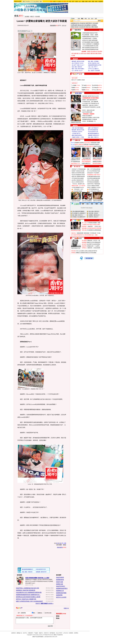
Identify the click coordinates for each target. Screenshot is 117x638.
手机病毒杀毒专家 (79, 146)
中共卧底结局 (82, 26)
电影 (77, 53)
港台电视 (37, 16)
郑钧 (94, 53)
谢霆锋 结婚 (59, 584)
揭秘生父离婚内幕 (97, 158)
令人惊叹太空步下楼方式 (95, 191)
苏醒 (91, 53)
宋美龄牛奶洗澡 (74, 26)
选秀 (82, 53)
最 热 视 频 (78, 93)
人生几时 (84, 45)
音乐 (89, 18)
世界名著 (86, 144)
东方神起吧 (95, 87)
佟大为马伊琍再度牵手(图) (93, 171)
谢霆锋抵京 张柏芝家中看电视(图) (25, 590)
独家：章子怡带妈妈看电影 (93, 169)
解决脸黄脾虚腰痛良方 (93, 133)
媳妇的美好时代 (93, 99)
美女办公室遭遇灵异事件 (78, 182)
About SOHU (59, 633)
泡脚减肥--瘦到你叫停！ (94, 135)
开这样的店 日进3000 (77, 131)
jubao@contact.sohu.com (51, 636)
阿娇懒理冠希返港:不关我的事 (89, 119)
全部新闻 (71, 633)
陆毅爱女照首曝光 (97, 161)
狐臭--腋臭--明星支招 (77, 67)
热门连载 (73, 235)
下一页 (64, 543)
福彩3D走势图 (97, 146)
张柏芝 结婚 (59, 582)
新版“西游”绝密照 (76, 200)
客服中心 (41, 633)
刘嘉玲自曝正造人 (86, 163)
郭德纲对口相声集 (79, 142)
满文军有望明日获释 (87, 112)
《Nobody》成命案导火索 (78, 183)
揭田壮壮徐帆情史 (75, 158)
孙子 (75, 80)
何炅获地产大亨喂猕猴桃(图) (79, 169)
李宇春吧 (84, 85)
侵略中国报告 (94, 26)
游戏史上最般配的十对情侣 (93, 187)
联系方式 (46, 633)
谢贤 (72, 80)
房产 (73, 1)
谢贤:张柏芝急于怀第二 (92, 33)
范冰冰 (85, 53)
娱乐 (59, 1)
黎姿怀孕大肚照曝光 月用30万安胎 (90, 117)
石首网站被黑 (74, 25)
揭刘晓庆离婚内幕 (86, 159)
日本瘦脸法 (94, 25)
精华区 (57, 616)
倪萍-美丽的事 (94, 101)
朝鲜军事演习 (89, 23)
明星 (74, 55)
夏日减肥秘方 (87, 25)
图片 (92, 18)
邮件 (90, 1)
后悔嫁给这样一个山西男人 (93, 246)
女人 (80, 1)
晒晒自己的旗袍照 (80, 252)
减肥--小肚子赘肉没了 (93, 128)
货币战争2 (96, 144)
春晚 (96, 53)
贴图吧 (73, 89)
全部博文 (76, 633)
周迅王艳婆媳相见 (86, 161)
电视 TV (32, 16)
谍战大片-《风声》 (75, 103)
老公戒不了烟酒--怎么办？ (78, 65)
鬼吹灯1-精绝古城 (79, 144)
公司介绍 (65, 633)
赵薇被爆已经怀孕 (75, 159)
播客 (86, 1)
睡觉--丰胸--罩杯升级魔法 (78, 68)
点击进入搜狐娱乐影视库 (93, 185)
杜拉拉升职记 (87, 142)
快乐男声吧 (95, 85)
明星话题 (84, 230)
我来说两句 (53, 25)
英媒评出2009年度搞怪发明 (93, 242)
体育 (54, 1)
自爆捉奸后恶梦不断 (76, 122)
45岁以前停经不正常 (93, 131)
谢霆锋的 (84, 36)
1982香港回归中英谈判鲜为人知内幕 (91, 107)
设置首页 (13, 633)
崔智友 (84, 40)
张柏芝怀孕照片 (60, 586)
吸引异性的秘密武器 (93, 129)
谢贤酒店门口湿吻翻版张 (93, 44)
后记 (83, 38)
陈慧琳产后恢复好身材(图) (78, 171)
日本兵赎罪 (95, 23)
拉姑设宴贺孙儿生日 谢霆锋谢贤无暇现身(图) (29, 592)
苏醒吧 (73, 87)
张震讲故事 (93, 142)
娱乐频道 (27, 16)
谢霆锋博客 (59, 595)
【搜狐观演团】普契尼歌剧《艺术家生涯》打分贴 (88, 233)
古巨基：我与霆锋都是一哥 (89, 121)
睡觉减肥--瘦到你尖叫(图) (78, 61)
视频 (83, 1)
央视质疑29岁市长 (75, 23)
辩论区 (57, 618)
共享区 (72, 146)
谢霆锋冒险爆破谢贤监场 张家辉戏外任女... (28, 594)
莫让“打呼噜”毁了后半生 (77, 63)
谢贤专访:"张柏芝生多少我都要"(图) (26, 599)
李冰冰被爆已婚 (86, 158)
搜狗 (41, 1)
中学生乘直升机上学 (76, 40)
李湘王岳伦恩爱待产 (87, 115)
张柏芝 (88, 53)
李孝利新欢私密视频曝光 (93, 182)
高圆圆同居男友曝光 (76, 49)
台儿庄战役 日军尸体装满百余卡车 (90, 103)
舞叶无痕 (84, 47)
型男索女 (84, 247)
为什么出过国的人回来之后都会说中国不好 (86, 251)
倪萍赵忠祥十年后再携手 (93, 172)
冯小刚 (92, 51)
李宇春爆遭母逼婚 (75, 161)
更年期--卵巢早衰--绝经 (93, 63)
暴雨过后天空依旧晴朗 (90, 252)
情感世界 (84, 246)
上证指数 (74, 85)
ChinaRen (27, 1)
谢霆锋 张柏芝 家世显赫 (93, 42)
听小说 (72, 144)
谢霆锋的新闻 (60, 579)
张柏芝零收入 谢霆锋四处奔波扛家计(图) (27, 588)
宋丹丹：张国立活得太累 (88, 110)
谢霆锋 (79, 80)
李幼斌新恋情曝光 (97, 159)
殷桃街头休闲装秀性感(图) (78, 172)
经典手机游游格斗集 (89, 146)
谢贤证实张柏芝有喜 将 (92, 47)
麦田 (88, 99)
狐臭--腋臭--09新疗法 (93, 137)
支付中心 (25, 633)
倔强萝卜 (84, 99)
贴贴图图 (84, 242)
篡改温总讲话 (81, 25)
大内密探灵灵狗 (86, 101)
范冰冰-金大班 (95, 96)
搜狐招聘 (30, 633)
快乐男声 (100, 51)
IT (67, 1)
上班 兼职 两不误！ (76, 133)
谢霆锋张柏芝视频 (61, 593)
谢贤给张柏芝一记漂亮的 (91, 38)
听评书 (72, 142)
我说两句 (101, 1)
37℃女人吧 (95, 89)
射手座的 (84, 42)
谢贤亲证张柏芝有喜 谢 (92, 36)
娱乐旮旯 (84, 244)
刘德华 (88, 51)
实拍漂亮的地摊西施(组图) (93, 178)
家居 (77, 1)
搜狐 (24, 1)
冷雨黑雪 (84, 33)
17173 (32, 1)
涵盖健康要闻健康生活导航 (94, 65)
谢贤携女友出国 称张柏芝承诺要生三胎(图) (28, 597)
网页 (82, 18)
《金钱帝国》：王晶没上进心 (94, 226)
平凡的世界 (91, 144)
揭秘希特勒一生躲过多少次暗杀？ (90, 105)
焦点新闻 (84, 240)
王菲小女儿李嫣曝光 (87, 200)
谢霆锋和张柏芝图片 (62, 588)
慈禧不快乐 (88, 26)
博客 (93, 1)
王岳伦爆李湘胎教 (77, 191)
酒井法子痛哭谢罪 (97, 200)
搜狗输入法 (19, 633)
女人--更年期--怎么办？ (77, 70)
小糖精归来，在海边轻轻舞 (93, 247)
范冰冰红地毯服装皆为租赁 (78, 174)
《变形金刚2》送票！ (78, 189)
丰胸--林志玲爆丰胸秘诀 (77, 128)
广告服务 (36, 633)
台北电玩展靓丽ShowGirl (78, 187)
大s (80, 53)
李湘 (99, 53)
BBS (96, 1)
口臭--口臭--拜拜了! (93, 67)
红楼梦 (98, 142)
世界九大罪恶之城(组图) (93, 180)
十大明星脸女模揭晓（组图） (94, 222)
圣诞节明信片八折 (75, 163)
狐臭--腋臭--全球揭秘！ (93, 61)
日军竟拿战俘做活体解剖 (78, 178)
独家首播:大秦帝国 (86, 96)
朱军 (72, 53)
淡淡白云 (84, 44)
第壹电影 (84, 226)
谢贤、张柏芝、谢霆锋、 (93, 34)
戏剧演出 (73, 233)
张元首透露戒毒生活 (94, 189)
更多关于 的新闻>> (44, 603)
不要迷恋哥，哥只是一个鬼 (93, 240)
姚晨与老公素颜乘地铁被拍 (78, 176)
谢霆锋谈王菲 (60, 590)
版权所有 (60, 634)
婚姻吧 (83, 89)
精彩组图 (84, 228)
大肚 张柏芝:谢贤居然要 (91, 40)
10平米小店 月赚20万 (93, 68)
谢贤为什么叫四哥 (61, 597)
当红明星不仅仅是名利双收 (93, 244)
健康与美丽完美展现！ (77, 135)
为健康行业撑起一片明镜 (78, 137)
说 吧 (80, 74)
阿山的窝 (84, 34)
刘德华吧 (84, 87)
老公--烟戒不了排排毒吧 (94, 70)
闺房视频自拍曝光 (75, 113)
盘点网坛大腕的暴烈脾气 (78, 180)
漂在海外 (73, 251)
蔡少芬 (96, 51)
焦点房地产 (36, 1)
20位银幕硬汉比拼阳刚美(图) (94, 230)
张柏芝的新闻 (60, 577)
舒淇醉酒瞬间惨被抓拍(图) (93, 176)
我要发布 (66, 608)
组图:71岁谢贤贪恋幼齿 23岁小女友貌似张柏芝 (29, 601)
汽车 (70, 1)
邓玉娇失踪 (82, 23)
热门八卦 (84, 222)
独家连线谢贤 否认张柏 (92, 45)
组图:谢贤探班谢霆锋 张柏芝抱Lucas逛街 (37, 578)
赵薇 (75, 53)
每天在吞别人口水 (75, 248)
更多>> (101, 30)
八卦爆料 (84, 224)
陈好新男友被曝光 (97, 163)
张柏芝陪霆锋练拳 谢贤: (93, 49)
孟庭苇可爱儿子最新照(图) (93, 183)
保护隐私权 (52, 633)
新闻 (79, 18)
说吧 (96, 18)
